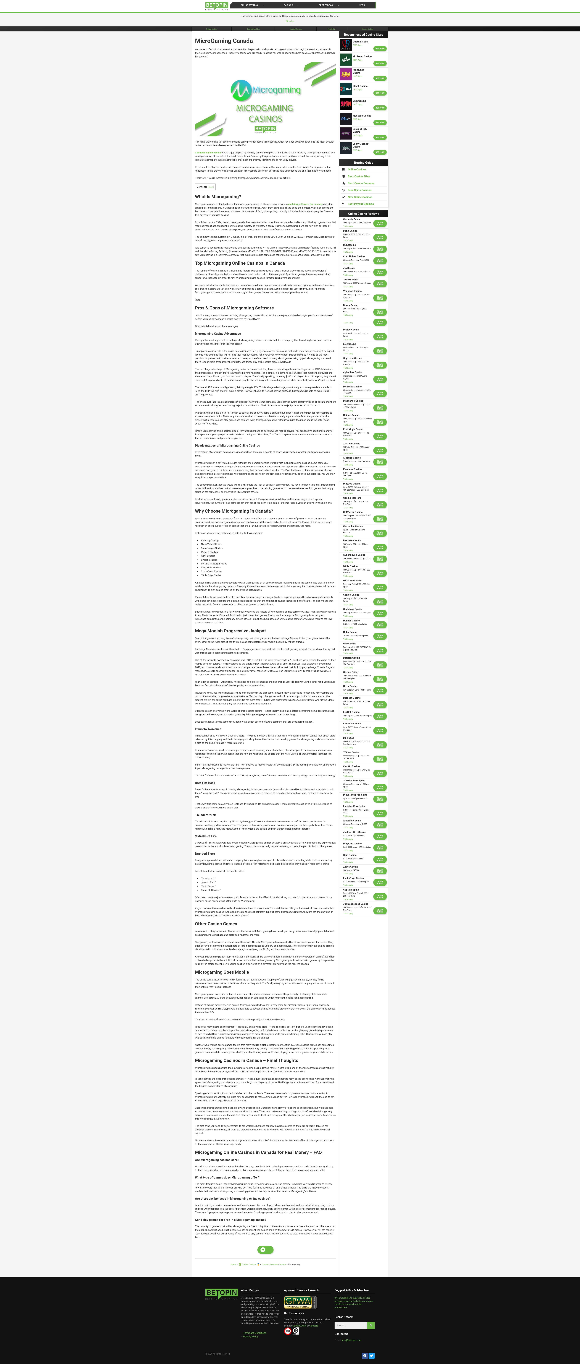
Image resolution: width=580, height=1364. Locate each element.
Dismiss (290, 21)
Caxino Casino (351, 594)
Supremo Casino (352, 358)
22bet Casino (350, 866)
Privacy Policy (250, 1336)
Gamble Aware (299, 1326)
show (210, 187)
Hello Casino (350, 632)
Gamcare (313, 1326)
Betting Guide (363, 162)
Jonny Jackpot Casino (355, 903)
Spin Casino (350, 855)
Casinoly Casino (352, 219)
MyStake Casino (352, 386)
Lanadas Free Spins (354, 806)
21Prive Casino (351, 443)
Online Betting (249, 5)
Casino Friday (351, 672)
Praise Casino (351, 329)
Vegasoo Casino (352, 291)
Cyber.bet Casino (352, 372)
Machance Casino (353, 400)
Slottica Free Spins (354, 780)
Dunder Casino (351, 620)
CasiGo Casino (351, 766)
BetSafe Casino (352, 540)
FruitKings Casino (353, 429)
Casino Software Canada (274, 1264)
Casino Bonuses (296, 29)
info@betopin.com (351, 1340)
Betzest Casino (352, 697)
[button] (265, 1250)
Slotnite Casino (352, 457)
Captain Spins (351, 889)
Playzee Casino (352, 483)
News (362, 5)
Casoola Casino (352, 723)
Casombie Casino (353, 526)
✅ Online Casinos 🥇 (249, 1264)
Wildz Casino (350, 566)
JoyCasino (349, 268)
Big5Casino (349, 245)
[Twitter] (372, 1356)
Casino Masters (352, 497)
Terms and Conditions (254, 1332)
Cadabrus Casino (352, 609)
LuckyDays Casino (353, 878)
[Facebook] (365, 1356)
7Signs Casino (351, 752)
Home (233, 1264)
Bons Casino (350, 230)
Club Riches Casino (354, 256)
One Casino (349, 643)
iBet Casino (349, 344)
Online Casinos (211, 29)
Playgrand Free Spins (355, 794)
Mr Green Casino (352, 580)
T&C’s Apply (357, 45)
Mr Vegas (348, 737)
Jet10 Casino (350, 279)
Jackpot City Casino (354, 832)
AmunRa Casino (352, 820)
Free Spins (331, 29)
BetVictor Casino (353, 512)
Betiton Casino (351, 657)
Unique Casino (351, 415)
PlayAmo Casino (352, 843)
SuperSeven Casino (354, 554)
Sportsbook (326, 5)
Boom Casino (350, 305)
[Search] (371, 1325)
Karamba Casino (352, 469)
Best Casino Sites (253, 29)
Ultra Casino (350, 686)
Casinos (288, 5)
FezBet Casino (351, 712)
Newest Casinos (367, 29)
